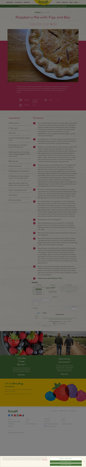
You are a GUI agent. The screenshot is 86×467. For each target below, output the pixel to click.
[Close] (84, 461)
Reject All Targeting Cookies (66, 461)
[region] (43, 461)
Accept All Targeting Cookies (65, 464)
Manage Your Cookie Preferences (66, 458)
